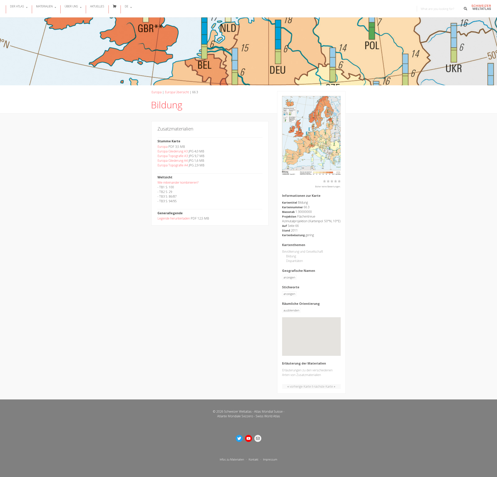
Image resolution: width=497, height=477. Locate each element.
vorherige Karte (300, 386)
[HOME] (481, 8)
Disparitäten (294, 261)
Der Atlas (17, 6)
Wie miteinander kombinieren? (177, 182)
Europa (156, 92)
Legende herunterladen (173, 218)
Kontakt (253, 459)
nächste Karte (323, 386)
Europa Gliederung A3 (172, 151)
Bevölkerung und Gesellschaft (302, 251)
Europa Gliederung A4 (172, 160)
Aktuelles (97, 6)
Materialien (44, 6)
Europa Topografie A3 (172, 156)
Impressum (270, 459)
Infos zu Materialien (232, 459)
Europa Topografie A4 (172, 165)
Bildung (291, 256)
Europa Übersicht (177, 92)
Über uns (71, 6)
